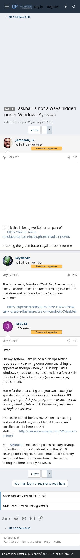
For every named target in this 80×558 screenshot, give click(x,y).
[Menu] (6, 6)
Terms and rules (31, 541)
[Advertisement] (40, 63)
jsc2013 (21, 323)
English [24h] (12, 538)
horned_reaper (16, 122)
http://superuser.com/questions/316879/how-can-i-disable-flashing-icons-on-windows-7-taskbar (40, 309)
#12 (75, 275)
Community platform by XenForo (38, 554)
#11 (75, 157)
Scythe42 (22, 258)
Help (47, 541)
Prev (36, 130)
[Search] (74, 6)
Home (57, 541)
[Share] (68, 157)
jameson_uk (24, 140)
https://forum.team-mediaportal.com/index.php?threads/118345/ (36, 234)
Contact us (11, 541)
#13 (75, 341)
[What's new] (65, 6)
